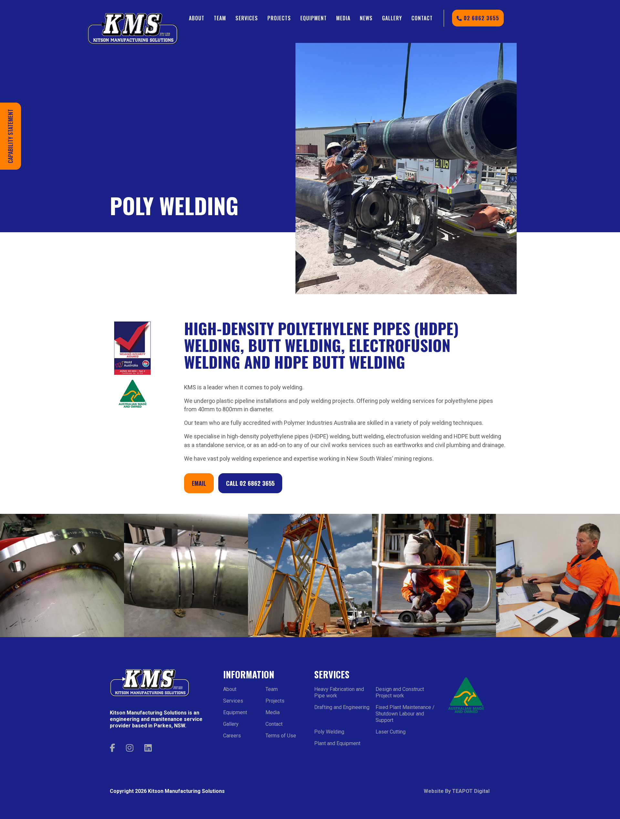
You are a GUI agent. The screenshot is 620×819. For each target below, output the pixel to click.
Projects (279, 18)
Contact (422, 18)
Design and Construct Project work (400, 692)
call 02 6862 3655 (250, 483)
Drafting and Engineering (341, 707)
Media (343, 18)
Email (199, 483)
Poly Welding (329, 732)
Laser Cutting (391, 732)
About (196, 18)
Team (220, 18)
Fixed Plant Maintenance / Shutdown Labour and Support (405, 713)
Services (246, 18)
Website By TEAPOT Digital (457, 791)
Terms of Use (280, 736)
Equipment (313, 18)
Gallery (392, 18)
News (366, 18)
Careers (232, 736)
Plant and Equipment (337, 743)
